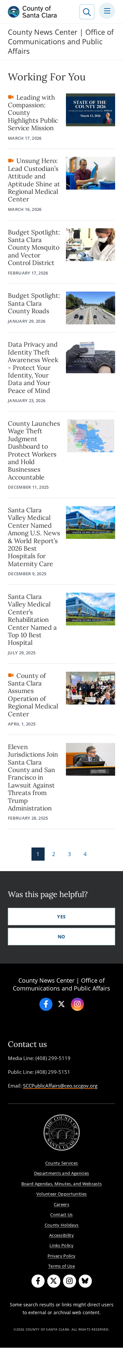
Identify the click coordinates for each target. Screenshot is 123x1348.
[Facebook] (45, 1004)
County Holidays (62, 1225)
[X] (61, 1004)
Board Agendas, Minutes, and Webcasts (61, 1184)
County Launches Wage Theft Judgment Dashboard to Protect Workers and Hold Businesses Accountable (34, 450)
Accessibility (61, 1235)
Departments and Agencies (61, 1173)
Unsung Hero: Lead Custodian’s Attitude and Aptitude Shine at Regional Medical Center (34, 179)
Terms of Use (61, 1266)
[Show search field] (87, 12)
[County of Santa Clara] (32, 12)
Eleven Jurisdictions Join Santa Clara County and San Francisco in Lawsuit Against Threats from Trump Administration (33, 777)
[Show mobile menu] (107, 11)
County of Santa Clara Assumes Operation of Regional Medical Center (33, 694)
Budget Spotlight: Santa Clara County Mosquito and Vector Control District (34, 247)
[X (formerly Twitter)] (53, 1281)
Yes (61, 916)
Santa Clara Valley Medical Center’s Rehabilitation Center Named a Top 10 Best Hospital (32, 619)
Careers (61, 1204)
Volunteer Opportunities (61, 1194)
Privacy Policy (62, 1256)
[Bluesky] (85, 1281)
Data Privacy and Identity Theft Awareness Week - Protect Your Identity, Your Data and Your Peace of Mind (33, 367)
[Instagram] (77, 1004)
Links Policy (61, 1245)
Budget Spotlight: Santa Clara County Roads (34, 303)
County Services (61, 1163)
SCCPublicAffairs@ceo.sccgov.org (60, 1085)
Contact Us (61, 1214)
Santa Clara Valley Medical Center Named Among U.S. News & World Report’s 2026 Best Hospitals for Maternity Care (34, 537)
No (61, 936)
